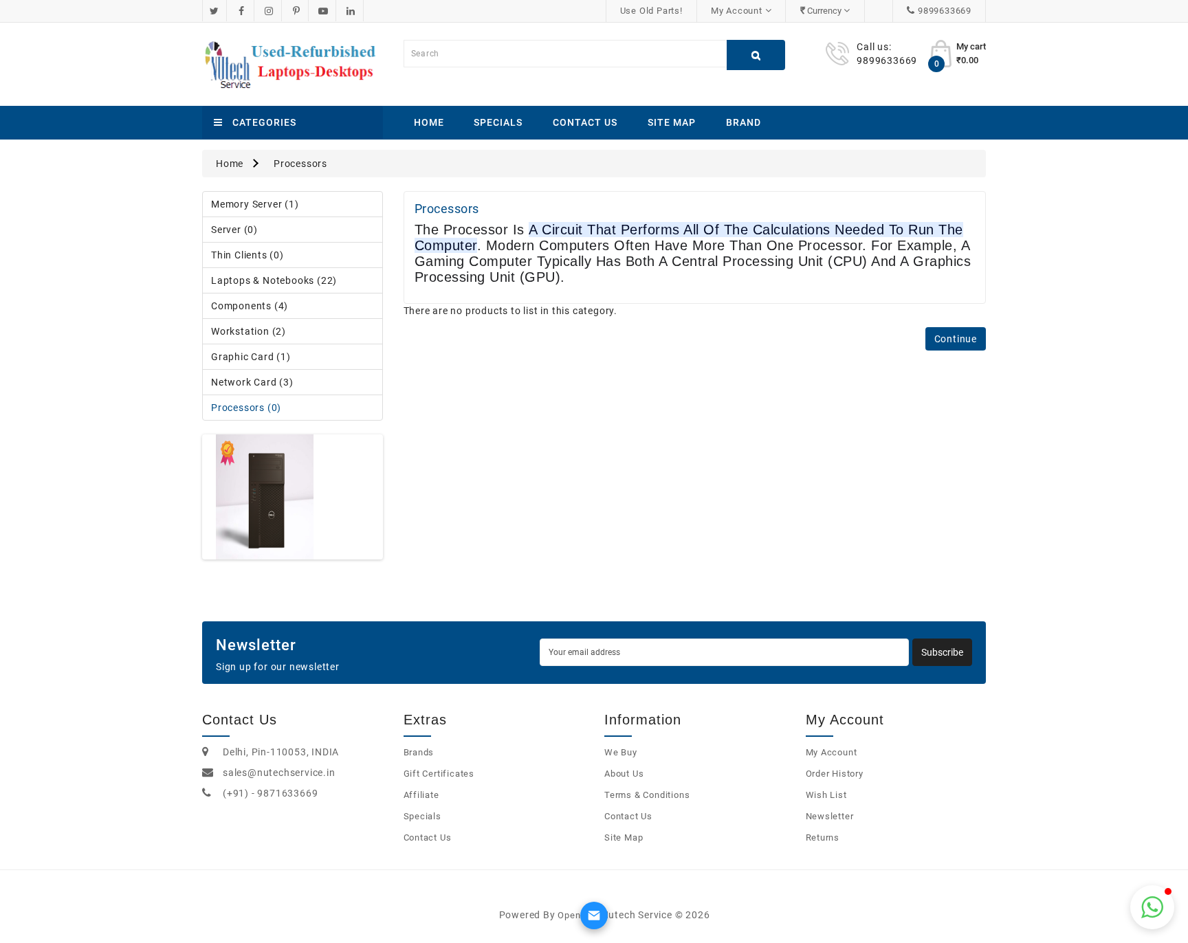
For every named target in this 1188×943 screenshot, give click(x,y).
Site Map (672, 122)
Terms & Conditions (647, 795)
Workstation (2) (248, 331)
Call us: (874, 46)
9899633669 (944, 10)
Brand (743, 122)
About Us (624, 773)
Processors (300, 163)
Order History (835, 773)
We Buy (620, 752)
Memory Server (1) (255, 204)
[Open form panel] (594, 915)
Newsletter (830, 816)
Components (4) (249, 305)
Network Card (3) (252, 382)
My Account (831, 752)
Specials (498, 122)
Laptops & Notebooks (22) (274, 280)
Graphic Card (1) (251, 356)
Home (429, 122)
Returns (823, 837)
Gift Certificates (439, 773)
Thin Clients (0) (247, 254)
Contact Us (585, 122)
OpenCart (578, 915)
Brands (419, 752)
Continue (955, 338)
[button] (1152, 907)
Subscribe (942, 652)
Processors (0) (246, 407)
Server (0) (234, 229)
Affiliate (421, 795)
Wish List (826, 795)
